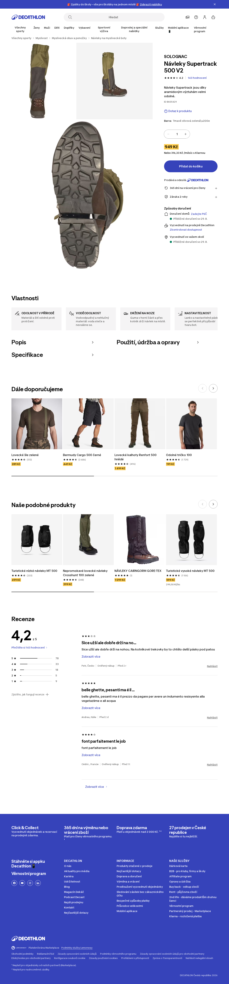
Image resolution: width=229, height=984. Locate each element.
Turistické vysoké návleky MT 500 (190, 571)
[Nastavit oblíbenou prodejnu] (187, 17)
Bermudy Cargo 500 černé (82, 455)
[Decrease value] (168, 134)
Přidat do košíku (191, 166)
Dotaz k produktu (180, 111)
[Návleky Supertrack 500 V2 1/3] (114, 81)
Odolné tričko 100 (179, 455)
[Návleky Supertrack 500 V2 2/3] (38, 81)
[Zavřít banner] (215, 4)
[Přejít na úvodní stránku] (28, 17)
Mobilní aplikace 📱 (178, 29)
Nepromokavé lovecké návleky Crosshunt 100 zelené (85, 573)
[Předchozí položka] (202, 388)
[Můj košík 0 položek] (213, 17)
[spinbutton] (177, 134)
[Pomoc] (196, 17)
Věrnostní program (200, 29)
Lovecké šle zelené (25, 455)
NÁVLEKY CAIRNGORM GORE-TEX (137, 571)
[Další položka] (213, 388)
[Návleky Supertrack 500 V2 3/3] (76, 195)
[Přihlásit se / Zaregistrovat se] (204, 17)
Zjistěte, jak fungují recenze (27, 694)
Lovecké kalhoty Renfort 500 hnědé (135, 457)
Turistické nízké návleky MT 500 (34, 571)
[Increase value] (185, 134)
